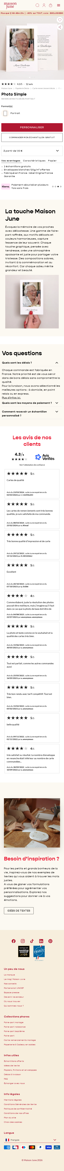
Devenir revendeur (14, 997)
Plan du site (10, 1117)
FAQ (6, 1079)
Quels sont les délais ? (17, 362)
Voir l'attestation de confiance (32, 465)
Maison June (6, 88)
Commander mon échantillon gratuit (32, 137)
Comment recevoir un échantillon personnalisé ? (24, 413)
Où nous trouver (12, 1001)
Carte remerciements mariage (20, 1040)
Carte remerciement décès (43, 88)
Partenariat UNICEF (14, 988)
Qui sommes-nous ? (14, 1005)
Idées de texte (12, 1065)
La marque (9, 974)
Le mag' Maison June (14, 979)
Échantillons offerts (14, 1061)
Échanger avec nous (14, 1083)
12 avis (29, 84)
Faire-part (9, 1035)
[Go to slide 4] (60, 186)
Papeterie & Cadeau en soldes (19, 1044)
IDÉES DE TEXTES (18, 910)
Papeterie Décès (22, 88)
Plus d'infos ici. (11, 397)
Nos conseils (10, 983)
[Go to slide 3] (34, 77)
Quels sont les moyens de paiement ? (27, 403)
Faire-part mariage (13, 1022)
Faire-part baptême (14, 1031)
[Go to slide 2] (55, 186)
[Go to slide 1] (29, 77)
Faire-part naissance (15, 1027)
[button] (57, 13)
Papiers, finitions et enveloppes (20, 1070)
